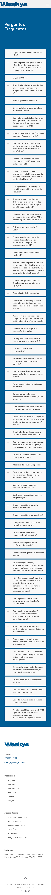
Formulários (13, 833)
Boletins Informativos (17, 825)
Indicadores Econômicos (18, 817)
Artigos (11, 800)
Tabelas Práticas (15, 821)
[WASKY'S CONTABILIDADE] (14, 4)
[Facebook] (21, 890)
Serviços (11, 784)
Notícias (11, 796)
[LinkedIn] (25, 890)
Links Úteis (12, 829)
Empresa (11, 780)
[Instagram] (29, 890)
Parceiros (12, 792)
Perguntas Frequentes (17, 837)
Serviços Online (14, 788)
